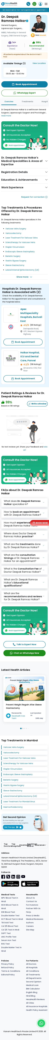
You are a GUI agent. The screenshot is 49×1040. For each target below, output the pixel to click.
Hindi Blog (30, 996)
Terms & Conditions (10, 971)
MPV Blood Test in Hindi (9, 900)
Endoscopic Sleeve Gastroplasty (20, 251)
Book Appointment (25, 341)
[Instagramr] (18, 876)
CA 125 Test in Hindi (10, 929)
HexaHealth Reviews (35, 999)
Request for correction (33, 196)
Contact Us (31, 901)
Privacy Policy (7, 964)
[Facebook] (3, 876)
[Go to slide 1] (21, 728)
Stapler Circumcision (14, 247)
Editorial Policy (8, 974)
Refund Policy (7, 967)
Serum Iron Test (8, 940)
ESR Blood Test (8, 912)
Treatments (27, 101)
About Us (30, 898)
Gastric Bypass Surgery (15, 260)
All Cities (30, 1003)
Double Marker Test (10, 915)
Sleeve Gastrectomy (14, 265)
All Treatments (33, 974)
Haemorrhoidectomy (13, 807)
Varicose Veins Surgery (15, 228)
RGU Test (5, 944)
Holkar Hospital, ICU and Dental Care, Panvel (30, 356)
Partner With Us (33, 908)
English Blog (31, 992)
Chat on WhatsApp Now (26, 653)
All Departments (33, 978)
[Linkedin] (13, 876)
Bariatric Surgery (12, 256)
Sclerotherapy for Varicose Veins (20, 242)
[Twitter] (8, 876)
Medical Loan (32, 985)
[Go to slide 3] (24, 728)
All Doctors (31, 964)
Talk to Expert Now (26, 644)
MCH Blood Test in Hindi (9, 907)
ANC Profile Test (8, 936)
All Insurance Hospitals (36, 1006)
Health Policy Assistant (36, 1010)
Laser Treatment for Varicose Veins (21, 237)
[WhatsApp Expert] (34, 4)
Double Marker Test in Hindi (11, 949)
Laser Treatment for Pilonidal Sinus (19, 801)
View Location (39, 63)
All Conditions (32, 971)
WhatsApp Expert (26, 92)
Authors (30, 922)
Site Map (30, 929)
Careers (30, 926)
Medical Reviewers (34, 919)
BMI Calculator (33, 988)
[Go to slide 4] (26, 728)
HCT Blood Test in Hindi (12, 919)
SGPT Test (6, 933)
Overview (8, 101)
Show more (22, 276)
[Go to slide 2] (22, 728)
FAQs (28, 912)
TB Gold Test (7, 922)
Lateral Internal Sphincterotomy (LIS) (22, 270)
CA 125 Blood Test (9, 926)
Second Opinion (33, 981)
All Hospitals (32, 967)
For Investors (32, 905)
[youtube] (23, 876)
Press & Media (32, 915)
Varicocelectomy (13, 233)
